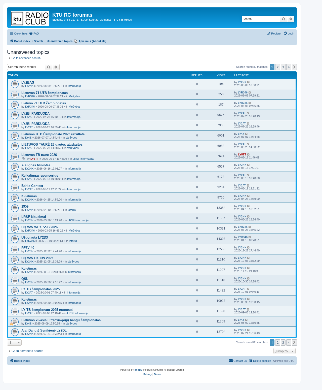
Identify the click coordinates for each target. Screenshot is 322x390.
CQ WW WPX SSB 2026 (39, 227)
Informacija (74, 85)
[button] (294, 67)
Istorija (72, 209)
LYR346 (30, 96)
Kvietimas (29, 196)
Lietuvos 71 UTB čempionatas (44, 93)
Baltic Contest (32, 186)
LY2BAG (27, 82)
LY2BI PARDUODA (35, 113)
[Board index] (30, 17)
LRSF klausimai (33, 217)
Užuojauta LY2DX (34, 237)
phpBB (139, 369)
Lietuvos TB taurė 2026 (39, 155)
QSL (24, 279)
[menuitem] (34, 33)
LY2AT (29, 116)
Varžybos (74, 96)
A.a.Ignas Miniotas (35, 165)
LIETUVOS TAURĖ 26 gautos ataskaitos (52, 144)
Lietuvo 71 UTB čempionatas (43, 103)
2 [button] (277, 67)
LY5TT (34, 158)
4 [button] (289, 67)
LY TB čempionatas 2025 (40, 289)
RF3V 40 (27, 248)
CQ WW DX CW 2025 (37, 258)
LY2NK (29, 85)
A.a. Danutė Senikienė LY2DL (44, 330)
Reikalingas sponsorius (39, 175)
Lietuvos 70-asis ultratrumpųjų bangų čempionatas (61, 320)
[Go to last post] (248, 82)
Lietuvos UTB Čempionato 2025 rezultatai (53, 134)
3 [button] (283, 67)
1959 (24, 206)
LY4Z (28, 137)
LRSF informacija (83, 158)
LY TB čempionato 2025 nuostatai (47, 310)
